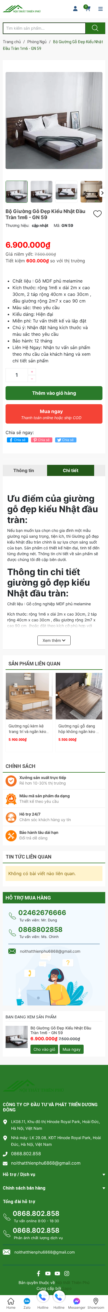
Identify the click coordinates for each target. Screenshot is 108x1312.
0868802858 (40, 930)
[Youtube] (48, 1274)
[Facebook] (38, 1274)
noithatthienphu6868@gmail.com (46, 1163)
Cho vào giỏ (44, 1049)
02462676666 (42, 913)
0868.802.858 (26, 1153)
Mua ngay (51, 414)
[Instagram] (67, 1274)
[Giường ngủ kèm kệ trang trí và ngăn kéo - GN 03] (29, 696)
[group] (54, 120)
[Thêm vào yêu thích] (98, 213)
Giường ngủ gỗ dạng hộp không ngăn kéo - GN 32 (78, 731)
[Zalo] (57, 1274)
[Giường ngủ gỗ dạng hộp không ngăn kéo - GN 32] (79, 696)
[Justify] (94, 28)
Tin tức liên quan (29, 857)
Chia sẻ (19, 440)
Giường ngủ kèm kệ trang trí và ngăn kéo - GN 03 (29, 731)
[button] (102, 193)
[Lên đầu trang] (99, 1288)
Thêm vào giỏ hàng (54, 393)
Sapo (66, 1288)
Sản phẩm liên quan (34, 664)
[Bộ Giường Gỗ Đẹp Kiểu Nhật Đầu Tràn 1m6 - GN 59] (17, 1037)
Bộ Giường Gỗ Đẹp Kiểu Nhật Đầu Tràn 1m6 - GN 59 (60, 1030)
